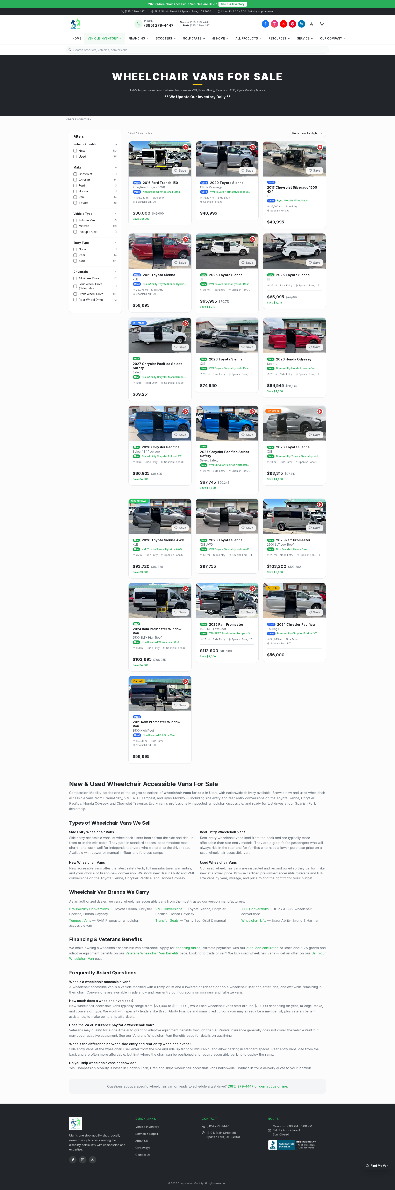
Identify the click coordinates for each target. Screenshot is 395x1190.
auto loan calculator (262, 948)
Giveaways (142, 1147)
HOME (76, 38)
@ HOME (218, 38)
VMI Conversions (168, 909)
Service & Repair (146, 1133)
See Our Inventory (232, 4)
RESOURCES (277, 38)
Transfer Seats (167, 920)
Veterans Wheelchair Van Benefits (152, 953)
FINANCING (137, 38)
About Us (141, 1140)
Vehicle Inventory (147, 1126)
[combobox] (308, 133)
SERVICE (303, 38)
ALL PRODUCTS (247, 38)
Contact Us (142, 1154)
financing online (188, 948)
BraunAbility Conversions (89, 909)
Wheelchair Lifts (253, 920)
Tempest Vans (80, 920)
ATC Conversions (255, 909)
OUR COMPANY (331, 38)
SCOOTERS (164, 38)
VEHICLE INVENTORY (103, 38)
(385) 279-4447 (135, 11)
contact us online (273, 1086)
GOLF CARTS (192, 38)
